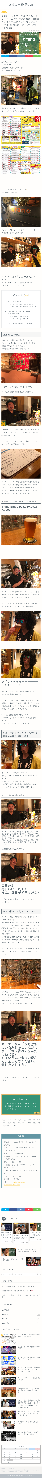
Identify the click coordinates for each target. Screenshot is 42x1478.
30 (4, 1460)
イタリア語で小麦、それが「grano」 (23, 304)
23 (4, 1458)
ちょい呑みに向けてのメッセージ (20, 323)
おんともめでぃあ (21, 4)
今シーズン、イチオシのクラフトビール (24, 306)
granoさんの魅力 (14, 301)
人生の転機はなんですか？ (20, 319)
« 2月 (10, 1462)
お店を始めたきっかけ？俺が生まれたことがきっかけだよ (23, 312)
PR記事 (4, 12)
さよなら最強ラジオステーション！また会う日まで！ (19, 1286)
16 (4, 1456)
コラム (21, 1318)
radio (22, 1314)
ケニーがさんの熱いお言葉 (20, 316)
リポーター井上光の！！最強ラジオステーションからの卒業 (21, 1296)
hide (26, 295)
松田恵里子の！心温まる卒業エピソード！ (16, 1291)
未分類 (21, 1323)
